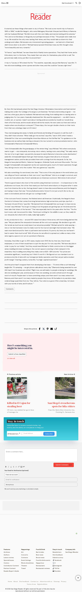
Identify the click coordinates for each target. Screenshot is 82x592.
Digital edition (42, 584)
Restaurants (40, 566)
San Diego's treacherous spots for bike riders (61, 404)
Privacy (63, 581)
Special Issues (9, 560)
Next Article (68, 374)
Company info (70, 549)
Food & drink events (43, 560)
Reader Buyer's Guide (11, 571)
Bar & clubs (40, 552)
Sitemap (57, 581)
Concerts (24, 555)
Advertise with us (46, 581)
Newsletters (57, 552)
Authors (7, 555)
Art (22, 552)
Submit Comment (62, 465)
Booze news (40, 557)
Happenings (25, 549)
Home (10, 581)
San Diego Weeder (71, 552)
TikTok (56, 568)
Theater (24, 566)
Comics (6, 563)
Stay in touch (57, 549)
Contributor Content (11, 566)
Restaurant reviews (43, 568)
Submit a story (58, 557)
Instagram (58, 566)
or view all (11, 358)
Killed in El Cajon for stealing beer (18, 404)
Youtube (57, 571)
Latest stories (9, 557)
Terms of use (31, 584)
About (15, 581)
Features (7, 549)
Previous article (15, 374)
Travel (23, 568)
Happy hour (40, 563)
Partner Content (10, 568)
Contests (24, 557)
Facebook (57, 560)
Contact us (34, 581)
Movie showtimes (27, 563)
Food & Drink (40, 549)
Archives (7, 552)
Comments (10, 289)
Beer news (39, 555)
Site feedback (58, 555)
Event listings (26, 560)
